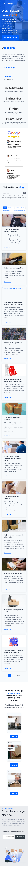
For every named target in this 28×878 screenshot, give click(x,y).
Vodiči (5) (10, 207)
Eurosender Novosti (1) (19, 210)
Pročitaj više (7, 247)
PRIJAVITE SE (20, 836)
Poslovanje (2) (7, 210)
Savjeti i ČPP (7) (20, 207)
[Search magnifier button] (24, 193)
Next (18, 676)
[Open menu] (24, 4)
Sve (5, 207)
